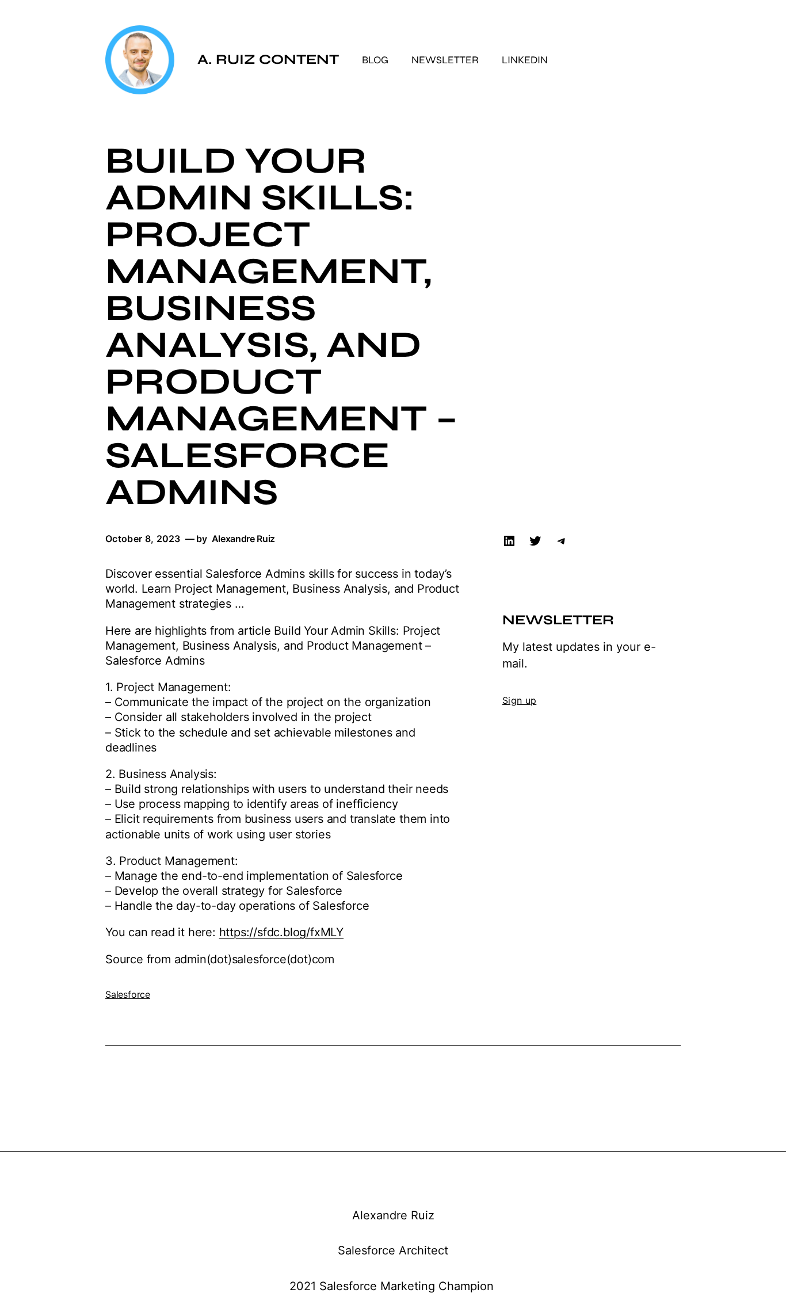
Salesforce (127, 994)
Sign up (519, 700)
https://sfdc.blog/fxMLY (281, 932)
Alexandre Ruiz (393, 1215)
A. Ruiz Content (268, 59)
